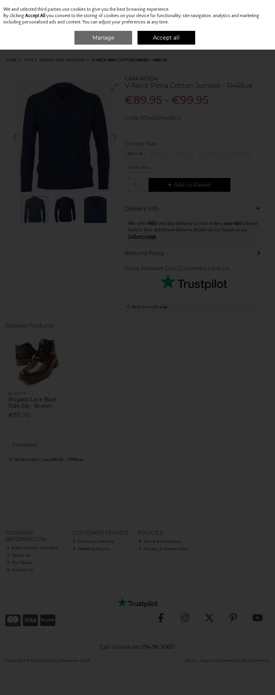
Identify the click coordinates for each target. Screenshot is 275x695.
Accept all (166, 38)
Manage (103, 38)
